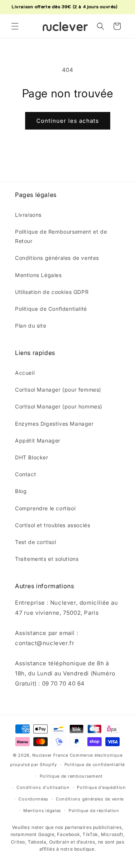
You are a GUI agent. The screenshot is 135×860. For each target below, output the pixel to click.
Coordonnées (33, 799)
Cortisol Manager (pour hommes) (58, 406)
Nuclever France (50, 755)
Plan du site (30, 325)
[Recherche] (100, 26)
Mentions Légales (38, 275)
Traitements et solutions (46, 559)
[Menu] (15, 26)
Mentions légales (42, 810)
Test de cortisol (35, 542)
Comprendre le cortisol (45, 508)
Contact (25, 474)
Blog (21, 491)
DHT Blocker (31, 457)
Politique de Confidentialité (51, 309)
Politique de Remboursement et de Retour (61, 236)
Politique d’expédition (101, 787)
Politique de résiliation (94, 810)
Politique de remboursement (71, 776)
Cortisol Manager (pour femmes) (58, 389)
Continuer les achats (67, 120)
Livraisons (28, 215)
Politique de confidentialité (94, 764)
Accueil (24, 373)
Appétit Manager (37, 440)
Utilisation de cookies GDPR (51, 292)
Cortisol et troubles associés (52, 525)
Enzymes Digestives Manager (54, 423)
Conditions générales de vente (90, 799)
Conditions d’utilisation (43, 787)
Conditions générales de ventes (57, 258)
